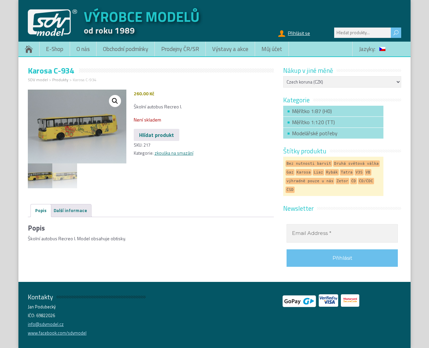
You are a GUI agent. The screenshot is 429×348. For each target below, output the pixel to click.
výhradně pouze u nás (310, 181)
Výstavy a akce (230, 49)
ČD (353, 181)
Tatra (347, 172)
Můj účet (271, 49)
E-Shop (54, 49)
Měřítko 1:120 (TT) (313, 122)
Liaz (318, 172)
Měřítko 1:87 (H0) (312, 111)
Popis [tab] (41, 210)
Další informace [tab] (70, 210)
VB (368, 172)
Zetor (342, 181)
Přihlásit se (299, 33)
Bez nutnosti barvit (309, 163)
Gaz (290, 172)
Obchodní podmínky (125, 49)
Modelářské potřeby (315, 133)
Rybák (332, 172)
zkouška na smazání (174, 153)
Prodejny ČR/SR (180, 49)
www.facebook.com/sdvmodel (57, 333)
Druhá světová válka (356, 163)
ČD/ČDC (366, 181)
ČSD (290, 190)
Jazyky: (368, 49)
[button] (115, 101)
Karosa (304, 172)
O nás (83, 49)
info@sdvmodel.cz (46, 324)
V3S (359, 172)
